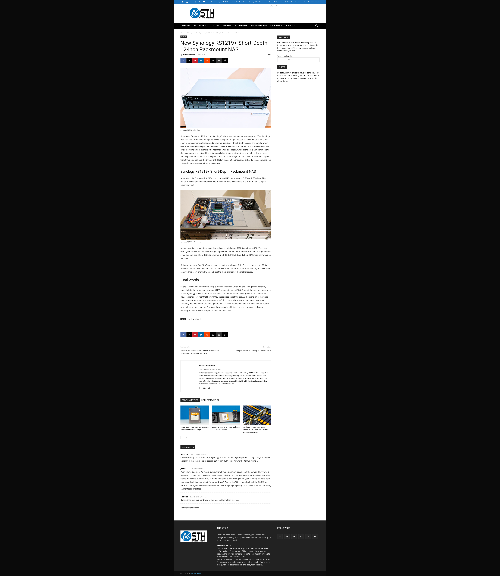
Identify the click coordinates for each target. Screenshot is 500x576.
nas (189, 319)
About (268, 2)
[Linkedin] (187, 2)
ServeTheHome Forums (312, 2)
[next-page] (186, 437)
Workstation (258, 25)
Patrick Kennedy (189, 55)
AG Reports (288, 2)
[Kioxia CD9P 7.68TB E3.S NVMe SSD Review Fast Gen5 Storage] (194, 415)
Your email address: (286, 56)
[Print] (219, 60)
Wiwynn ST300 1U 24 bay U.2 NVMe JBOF (253, 350)
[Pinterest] (195, 60)
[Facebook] (182, 2)
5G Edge (215, 25)
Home (182, 33)
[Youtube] (204, 2)
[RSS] (191, 2)
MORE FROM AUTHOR (210, 400)
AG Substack (278, 2)
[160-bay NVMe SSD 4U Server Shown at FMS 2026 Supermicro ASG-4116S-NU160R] (257, 415)
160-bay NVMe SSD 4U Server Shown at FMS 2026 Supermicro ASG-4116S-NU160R (255, 429)
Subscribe (298, 2)
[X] (200, 2)
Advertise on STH (224, 545)
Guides (289, 25)
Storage (227, 25)
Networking (241, 25)
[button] (316, 26)
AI (195, 25)
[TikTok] (195, 2)
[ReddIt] (207, 60)
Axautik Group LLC (197, 573)
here (268, 562)
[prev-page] (182, 437)
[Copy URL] (225, 60)
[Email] (213, 60)
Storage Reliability (255, 2)
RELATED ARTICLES (190, 400)
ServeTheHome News (240, 2)
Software (275, 25)
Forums (186, 25)
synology (196, 319)
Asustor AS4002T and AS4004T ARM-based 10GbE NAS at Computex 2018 (199, 352)
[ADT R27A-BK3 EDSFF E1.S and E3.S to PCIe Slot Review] (226, 415)
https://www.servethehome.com (210, 369)
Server (202, 25)
